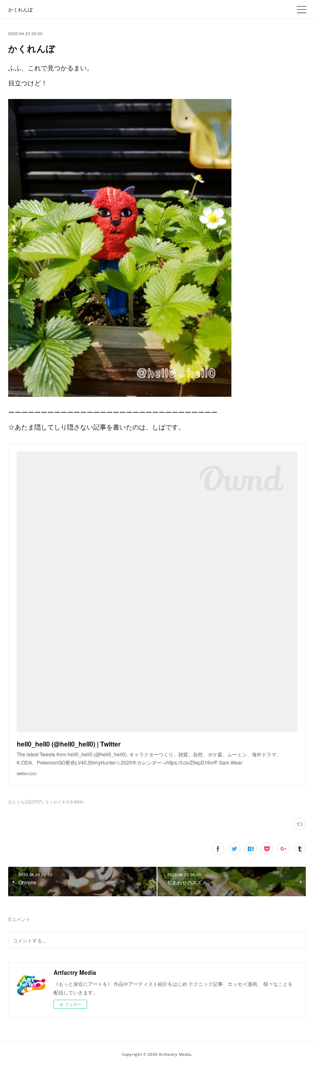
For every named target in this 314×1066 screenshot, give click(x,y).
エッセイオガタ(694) (64, 802)
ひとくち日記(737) (25, 802)
